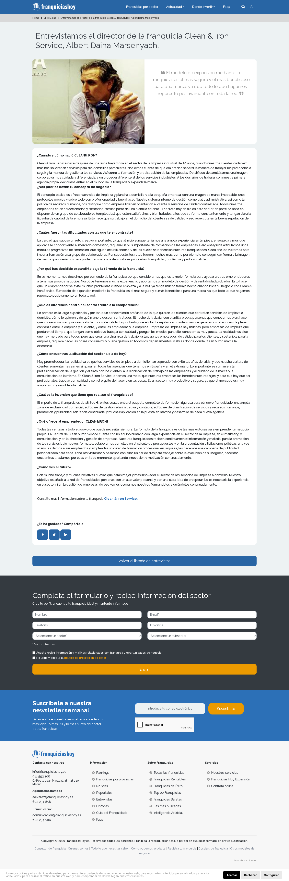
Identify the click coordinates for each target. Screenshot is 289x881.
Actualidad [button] (174, 7)
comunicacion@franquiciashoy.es (56, 815)
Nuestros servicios (224, 773)
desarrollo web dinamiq (245, 860)
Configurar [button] (271, 875)
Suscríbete (226, 709)
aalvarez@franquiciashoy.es (52, 797)
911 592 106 (41, 776)
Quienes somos (78, 848)
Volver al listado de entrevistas (144, 561)
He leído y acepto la (71, 657)
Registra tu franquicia (182, 848)
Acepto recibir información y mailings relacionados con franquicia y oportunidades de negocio (99, 652)
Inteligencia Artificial (168, 813)
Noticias (102, 786)
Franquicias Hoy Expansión (230, 779)
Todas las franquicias (169, 773)
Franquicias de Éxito (168, 786)
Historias (102, 806)
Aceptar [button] (231, 875)
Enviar (144, 669)
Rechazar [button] (250, 875)
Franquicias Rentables (170, 779)
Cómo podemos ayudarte (148, 848)
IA (251, 7)
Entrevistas (104, 799)
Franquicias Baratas (168, 799)
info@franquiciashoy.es (49, 772)
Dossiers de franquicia (213, 848)
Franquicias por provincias (115, 779)
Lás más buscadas (167, 806)
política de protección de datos (85, 657)
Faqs (226, 7)
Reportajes (104, 793)
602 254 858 (41, 802)
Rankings (102, 773)
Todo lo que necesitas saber (110, 848)
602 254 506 (41, 820)
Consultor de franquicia (50, 848)
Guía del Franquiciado (112, 813)
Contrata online (222, 786)
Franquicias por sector (142, 7)
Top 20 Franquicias (167, 793)
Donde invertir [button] (202, 7)
